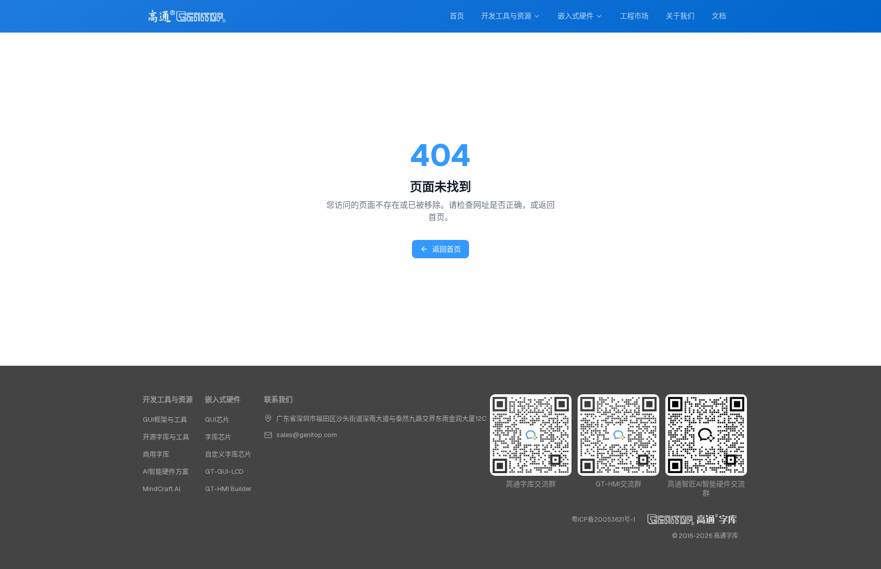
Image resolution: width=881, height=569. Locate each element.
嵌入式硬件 (575, 15)
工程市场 (634, 15)
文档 (719, 15)
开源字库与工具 (166, 436)
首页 (457, 15)
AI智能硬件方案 (166, 471)
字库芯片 (218, 436)
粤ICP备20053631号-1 (603, 520)
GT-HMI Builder (228, 488)
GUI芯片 (217, 419)
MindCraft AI (161, 488)
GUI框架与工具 (165, 419)
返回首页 (446, 249)
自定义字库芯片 (228, 454)
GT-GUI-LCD (224, 471)
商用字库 (156, 454)
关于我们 (680, 15)
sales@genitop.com (306, 434)
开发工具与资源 (506, 15)
